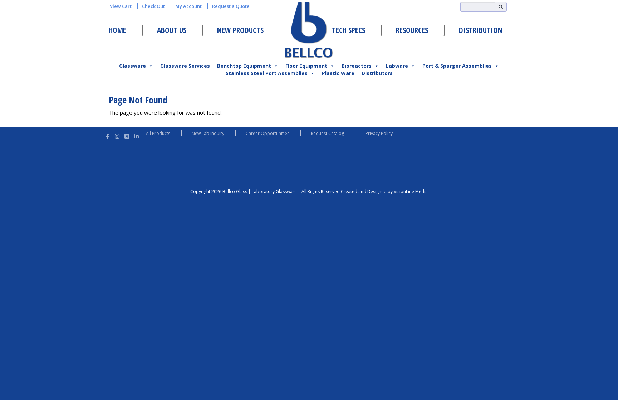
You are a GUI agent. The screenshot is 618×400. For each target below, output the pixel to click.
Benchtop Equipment (244, 65)
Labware (397, 65)
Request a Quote (231, 6)
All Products (158, 133)
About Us (171, 30)
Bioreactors (357, 65)
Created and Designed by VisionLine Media (384, 191)
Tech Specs (348, 30)
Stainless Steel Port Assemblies (267, 73)
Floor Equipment (306, 65)
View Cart (121, 6)
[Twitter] (127, 135)
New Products (240, 30)
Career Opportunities (267, 133)
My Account (188, 6)
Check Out (153, 6)
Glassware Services (185, 65)
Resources (412, 30)
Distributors (377, 73)
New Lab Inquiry (208, 133)
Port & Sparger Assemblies (457, 65)
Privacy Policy (379, 133)
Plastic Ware (338, 73)
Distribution (480, 30)
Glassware (132, 65)
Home (117, 30)
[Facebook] (107, 135)
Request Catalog (327, 133)
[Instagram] (117, 135)
